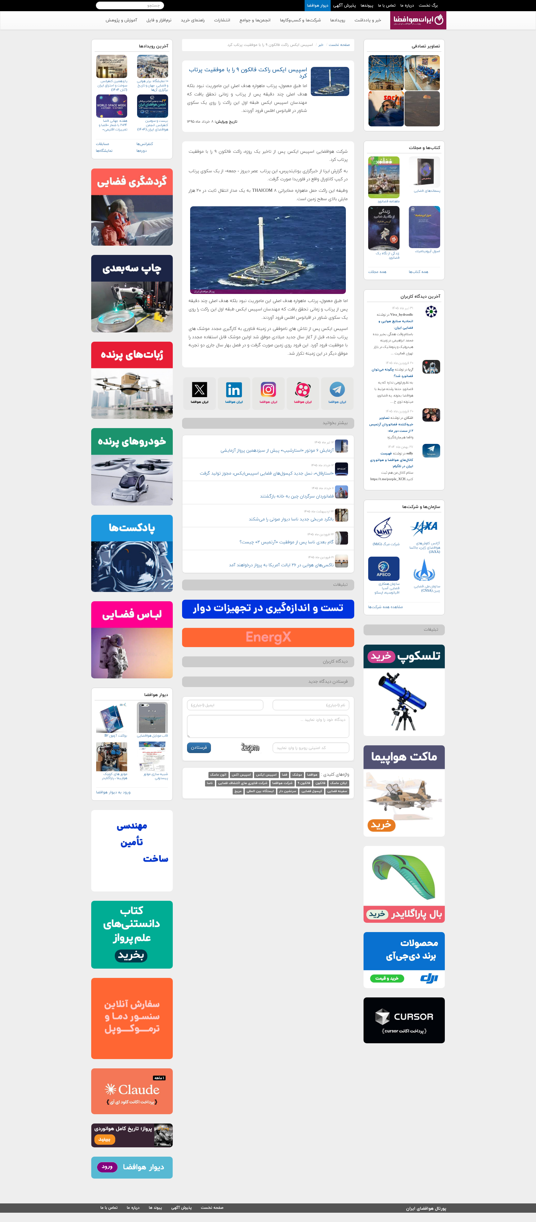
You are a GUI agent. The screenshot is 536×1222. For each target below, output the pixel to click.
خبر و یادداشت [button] (368, 20)
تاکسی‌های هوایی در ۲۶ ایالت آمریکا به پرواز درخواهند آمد (281, 565)
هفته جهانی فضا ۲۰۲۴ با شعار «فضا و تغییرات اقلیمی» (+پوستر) (113, 125)
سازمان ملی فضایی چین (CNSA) (427, 588)
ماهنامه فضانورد (388, 201)
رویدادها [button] (337, 20)
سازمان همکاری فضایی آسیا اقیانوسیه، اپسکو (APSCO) (387, 588)
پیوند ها (155, 1207)
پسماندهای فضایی (427, 191)
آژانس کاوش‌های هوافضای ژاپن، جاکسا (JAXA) (424, 547)
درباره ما (407, 5)
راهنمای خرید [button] (193, 20)
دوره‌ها (141, 150)
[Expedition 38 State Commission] (422, 72)
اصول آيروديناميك (427, 251)
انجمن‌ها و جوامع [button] (254, 20)
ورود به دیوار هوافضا (113, 792)
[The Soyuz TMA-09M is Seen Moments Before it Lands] (422, 108)
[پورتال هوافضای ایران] (417, 14)
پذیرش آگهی (344, 5)
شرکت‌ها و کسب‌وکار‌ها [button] (300, 20)
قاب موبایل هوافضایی (152, 736)
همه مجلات (377, 271)
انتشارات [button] (222, 20)
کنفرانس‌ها (144, 144)
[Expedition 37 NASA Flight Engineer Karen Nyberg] (386, 108)
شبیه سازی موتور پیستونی (156, 776)
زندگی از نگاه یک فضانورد (388, 255)
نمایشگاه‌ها (104, 150)
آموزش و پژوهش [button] (121, 20)
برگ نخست (428, 5)
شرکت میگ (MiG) (386, 544)
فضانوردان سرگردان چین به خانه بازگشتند (297, 496)
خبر (321, 44)
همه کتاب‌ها (418, 271)
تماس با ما (386, 5)
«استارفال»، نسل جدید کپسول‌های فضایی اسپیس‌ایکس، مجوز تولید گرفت (267, 473)
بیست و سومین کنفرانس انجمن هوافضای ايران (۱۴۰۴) (152, 125)
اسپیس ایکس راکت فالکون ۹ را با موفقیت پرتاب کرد (248, 73)
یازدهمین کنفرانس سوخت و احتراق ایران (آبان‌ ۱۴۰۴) (112, 85)
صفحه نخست (339, 44)
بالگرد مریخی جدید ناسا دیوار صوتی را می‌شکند (291, 519)
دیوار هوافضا (317, 5)
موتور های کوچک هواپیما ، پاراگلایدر (114, 776)
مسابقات (102, 144)
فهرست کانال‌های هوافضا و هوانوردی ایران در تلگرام (391, 460)
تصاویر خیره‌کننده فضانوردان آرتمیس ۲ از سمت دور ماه (391, 424)
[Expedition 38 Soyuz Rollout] (386, 72)
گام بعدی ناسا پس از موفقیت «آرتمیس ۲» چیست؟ (286, 542)
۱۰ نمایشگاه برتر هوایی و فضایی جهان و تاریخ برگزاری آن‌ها (152, 85)
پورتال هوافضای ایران (426, 1208)
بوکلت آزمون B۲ (116, 736)
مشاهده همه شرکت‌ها (385, 607)
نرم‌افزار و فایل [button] (159, 20)
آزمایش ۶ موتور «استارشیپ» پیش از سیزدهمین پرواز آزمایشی (277, 450)
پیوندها (367, 5)
